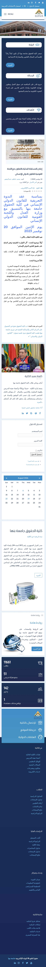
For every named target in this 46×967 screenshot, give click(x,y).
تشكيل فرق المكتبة (33, 921)
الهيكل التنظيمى (34, 761)
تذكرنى (39, 450)
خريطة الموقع (28, 729)
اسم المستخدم (37, 431)
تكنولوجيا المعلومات (33, 883)
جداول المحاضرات (33, 848)
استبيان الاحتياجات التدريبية (11, 6)
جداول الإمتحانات (36, 800)
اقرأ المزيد (37, 649)
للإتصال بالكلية (28, 722)
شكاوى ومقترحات (33, 768)
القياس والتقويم (34, 890)
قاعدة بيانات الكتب (33, 928)
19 (28, 499)
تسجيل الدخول (34, 6)
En (25, 6)
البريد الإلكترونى (26, 188)
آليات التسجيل (35, 838)
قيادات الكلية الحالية (33, 754)
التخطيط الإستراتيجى (32, 886)
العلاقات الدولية (27, 737)
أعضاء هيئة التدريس (33, 758)
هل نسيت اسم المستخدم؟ (32, 464)
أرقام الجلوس (37, 803)
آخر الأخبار (33, 182)
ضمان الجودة (35, 879)
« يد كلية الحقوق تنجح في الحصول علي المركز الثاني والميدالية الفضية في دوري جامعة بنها (23, 329)
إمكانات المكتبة (34, 925)
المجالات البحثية (34, 765)
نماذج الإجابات (37, 806)
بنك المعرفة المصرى (33, 935)
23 (6, 499)
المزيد (10, 65)
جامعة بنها (11, 958)
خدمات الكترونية (34, 772)
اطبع (38, 188)
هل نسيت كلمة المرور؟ (33, 461)
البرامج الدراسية (36, 813)
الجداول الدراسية (36, 796)
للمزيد (38, 575)
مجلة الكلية (36, 845)
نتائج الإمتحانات (37, 810)
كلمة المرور (38, 441)
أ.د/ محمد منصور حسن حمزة (32, 408)
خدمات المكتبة (35, 931)
